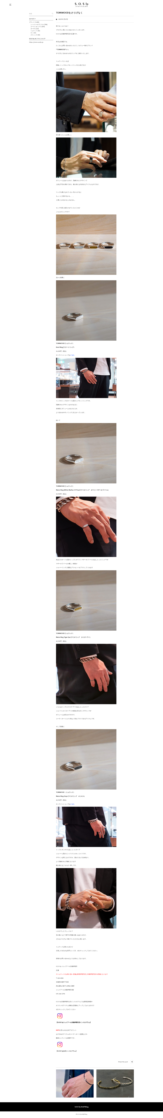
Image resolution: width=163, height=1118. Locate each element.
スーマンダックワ (36, 26)
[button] (10, 4)
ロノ (32, 33)
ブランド (31, 22)
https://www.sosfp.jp (36, 42)
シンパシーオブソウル (37, 24)
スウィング (34, 35)
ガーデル (33, 29)
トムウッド (34, 31)
